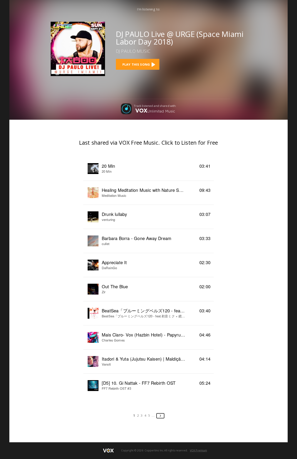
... (153, 415)
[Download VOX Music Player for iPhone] (78, 48)
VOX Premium (198, 450)
